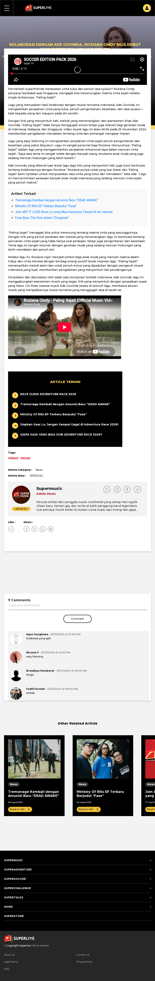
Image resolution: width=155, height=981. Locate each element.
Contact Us (82, 954)
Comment (77, 618)
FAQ (6, 968)
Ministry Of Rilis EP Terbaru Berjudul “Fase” (46, 206)
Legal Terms (11, 961)
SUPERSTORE (14, 916)
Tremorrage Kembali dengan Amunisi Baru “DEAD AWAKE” (56, 200)
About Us (9, 954)
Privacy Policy (84, 961)
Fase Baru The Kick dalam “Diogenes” (42, 218)
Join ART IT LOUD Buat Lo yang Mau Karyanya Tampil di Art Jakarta (64, 212)
